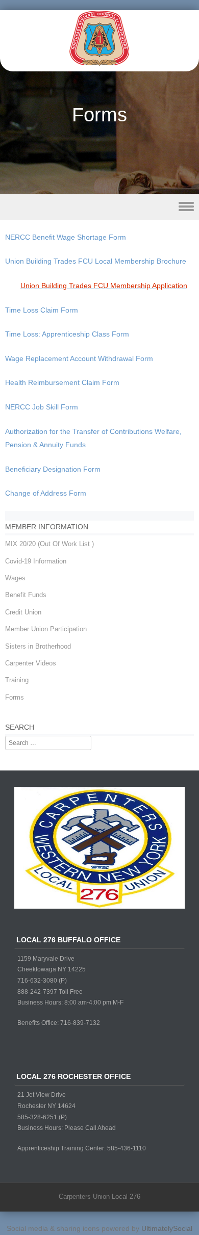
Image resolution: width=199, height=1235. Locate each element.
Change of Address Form (45, 493)
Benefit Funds (25, 595)
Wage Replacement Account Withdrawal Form (79, 358)
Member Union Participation (46, 629)
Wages (15, 578)
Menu (99, 207)
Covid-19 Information (35, 561)
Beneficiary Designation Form (53, 469)
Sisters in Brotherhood (38, 646)
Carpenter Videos (30, 663)
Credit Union (23, 612)
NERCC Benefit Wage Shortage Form (65, 237)
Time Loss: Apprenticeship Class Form (67, 334)
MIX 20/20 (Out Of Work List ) (49, 544)
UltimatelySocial (166, 1228)
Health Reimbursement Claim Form (62, 382)
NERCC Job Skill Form (41, 407)
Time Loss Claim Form (41, 310)
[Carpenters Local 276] (99, 64)
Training (17, 680)
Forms (14, 697)
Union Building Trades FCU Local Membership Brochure (95, 261)
